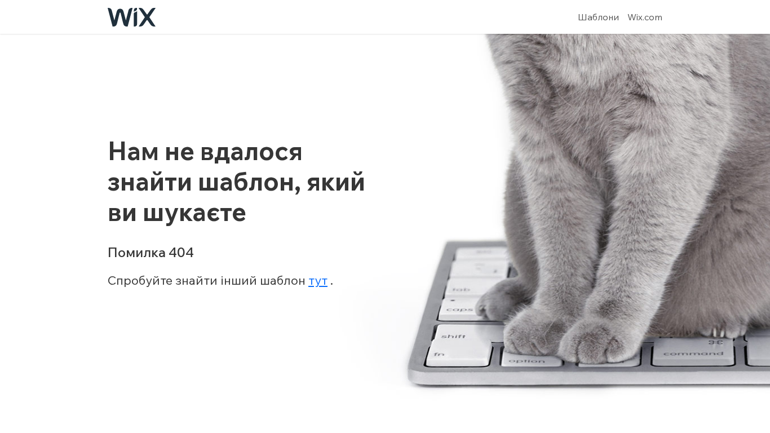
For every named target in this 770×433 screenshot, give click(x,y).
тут (318, 280)
